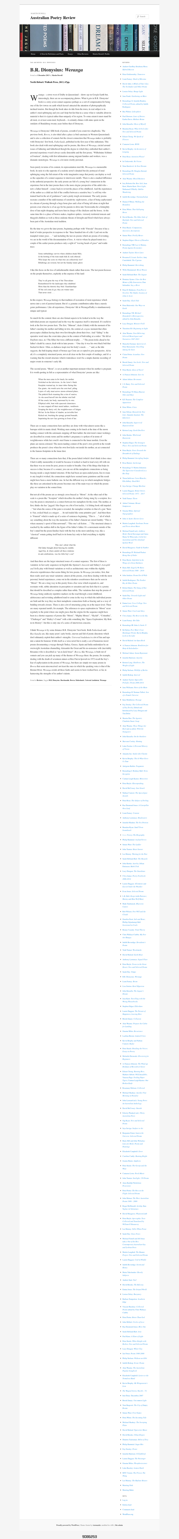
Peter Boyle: (133, 370)
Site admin (119, 1525)
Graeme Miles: (133, 1031)
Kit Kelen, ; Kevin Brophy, (135, 633)
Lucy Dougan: (134, 323)
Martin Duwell (57, 75)
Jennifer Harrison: (132, 657)
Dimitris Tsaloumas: (135, 1439)
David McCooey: (134, 788)
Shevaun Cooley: (132, 741)
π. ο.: (133, 835)
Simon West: (133, 235)
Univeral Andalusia (92, 680)
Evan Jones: (133, 891)
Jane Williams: (135, 687)
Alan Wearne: (134, 178)
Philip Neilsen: (135, 670)
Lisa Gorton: (133, 986)
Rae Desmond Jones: (134, 1326)
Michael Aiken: (135, 653)
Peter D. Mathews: (135, 293)
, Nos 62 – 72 (135, 1391)
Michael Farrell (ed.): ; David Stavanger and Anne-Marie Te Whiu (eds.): (136, 537)
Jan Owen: (133, 1353)
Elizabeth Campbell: (133, 1151)
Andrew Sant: (129, 1280)
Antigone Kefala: (133, 766)
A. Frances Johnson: (133, 374)
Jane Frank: (135, 96)
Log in (125, 1500)
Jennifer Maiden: (135, 822)
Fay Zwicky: (130, 1449)
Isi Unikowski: (132, 161)
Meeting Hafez (128, 1490)
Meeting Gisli (128, 1485)
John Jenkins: (135, 575)
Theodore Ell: (135, 328)
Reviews (40, 680)
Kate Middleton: (132, 700)
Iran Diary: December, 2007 (133, 1395)
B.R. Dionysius (54, 680)
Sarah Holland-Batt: (135, 274)
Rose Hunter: (132, 463)
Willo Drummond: (135, 270)
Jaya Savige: (134, 486)
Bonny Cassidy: (134, 929)
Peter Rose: (134, 156)
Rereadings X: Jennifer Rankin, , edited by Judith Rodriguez (135, 104)
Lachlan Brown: (134, 1036)
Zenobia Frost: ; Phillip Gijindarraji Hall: (134, 922)
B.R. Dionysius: (56, 69)
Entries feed (127, 1504)
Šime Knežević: (134, 166)
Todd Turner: (130, 498)
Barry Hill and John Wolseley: (134, 1144)
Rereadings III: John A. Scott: (134, 625)
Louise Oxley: (133, 91)
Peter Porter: (134, 1317)
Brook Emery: (132, 1019)
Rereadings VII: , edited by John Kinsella (133, 316)
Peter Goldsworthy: (134, 74)
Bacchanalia (65, 680)
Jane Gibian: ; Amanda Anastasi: (134, 415)
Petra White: (130, 407)
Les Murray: (135, 854)
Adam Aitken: (132, 379)
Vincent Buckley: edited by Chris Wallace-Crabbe (134, 1309)
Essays (70, 54)
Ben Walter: (132, 111)
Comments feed (128, 1509)
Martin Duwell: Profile (101, 54)
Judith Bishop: (131, 675)
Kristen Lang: (134, 430)
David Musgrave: (136, 547)
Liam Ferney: (134, 79)
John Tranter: (133, 849)
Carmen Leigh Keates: (135, 778)
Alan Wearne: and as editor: (134, 729)
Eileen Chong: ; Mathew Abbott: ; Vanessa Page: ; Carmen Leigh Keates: (135, 1077)
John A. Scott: (133, 518)
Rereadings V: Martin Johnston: (135, 470)
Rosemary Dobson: (134, 1088)
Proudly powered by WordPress (67, 1525)
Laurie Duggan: (134, 1259)
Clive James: (135, 615)
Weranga (103, 680)
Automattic (97, 1525)
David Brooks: (135, 220)
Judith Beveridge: (135, 197)
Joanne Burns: (132, 1161)
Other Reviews (82, 54)
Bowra (72, 680)
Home (33, 54)
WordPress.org (128, 1514)
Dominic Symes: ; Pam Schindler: (134, 282)
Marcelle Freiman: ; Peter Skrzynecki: (134, 347)
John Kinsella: (134, 124)
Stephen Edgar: (136, 240)
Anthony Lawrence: (135, 818)
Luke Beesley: (133, 1468)
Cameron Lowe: (131, 144)
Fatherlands (80, 680)
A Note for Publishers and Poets (51, 54)
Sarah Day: (131, 300)
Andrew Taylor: (133, 252)
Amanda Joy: (135, 753)
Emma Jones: (135, 1289)
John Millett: (133, 1322)
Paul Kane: (133, 1336)
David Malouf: (134, 640)
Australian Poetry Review (53, 17)
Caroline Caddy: (135, 1156)
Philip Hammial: (133, 265)
